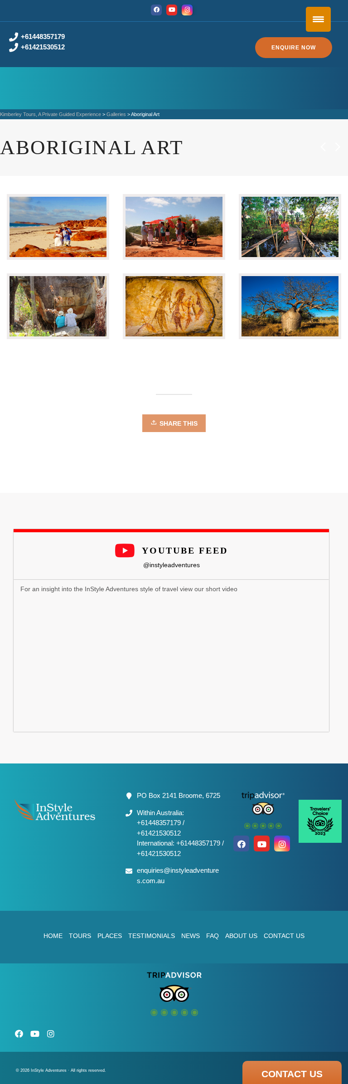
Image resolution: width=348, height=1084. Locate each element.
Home (53, 935)
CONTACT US (292, 1074)
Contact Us (284, 935)
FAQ (212, 935)
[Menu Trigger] (318, 19)
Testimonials (151, 935)
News (190, 935)
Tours (80, 935)
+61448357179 (43, 36)
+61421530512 (43, 47)
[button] (293, 47)
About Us (241, 935)
